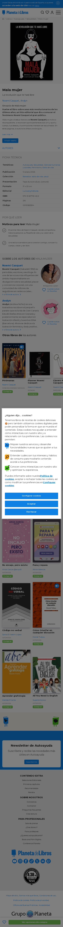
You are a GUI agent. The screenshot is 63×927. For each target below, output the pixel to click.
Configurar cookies (31, 496)
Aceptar (31, 503)
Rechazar (31, 512)
